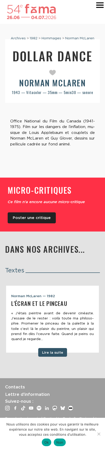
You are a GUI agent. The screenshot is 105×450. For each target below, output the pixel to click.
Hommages (51, 38)
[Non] (98, 433)
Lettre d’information (27, 394)
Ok (46, 442)
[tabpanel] (52, 319)
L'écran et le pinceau (39, 303)
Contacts (15, 386)
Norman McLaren (79, 38)
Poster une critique (32, 217)
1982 (33, 38)
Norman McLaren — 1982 (33, 296)
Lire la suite (52, 352)
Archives (18, 38)
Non (59, 442)
